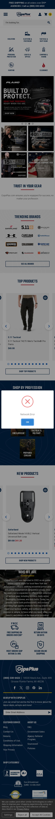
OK (27, 422)
